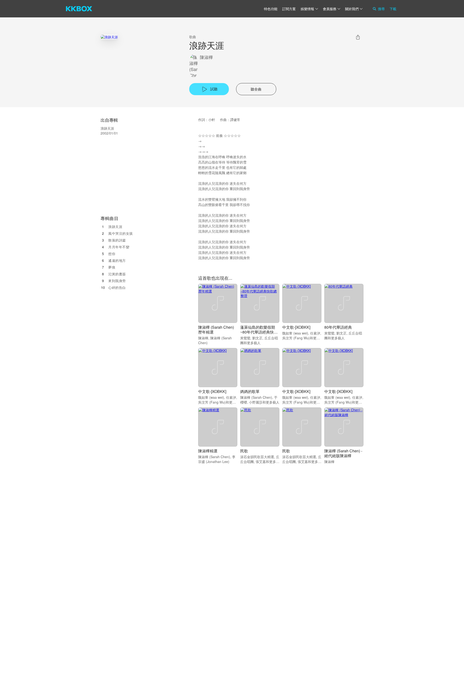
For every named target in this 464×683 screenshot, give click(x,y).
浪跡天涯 (115, 226)
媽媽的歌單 (250, 391)
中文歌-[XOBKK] (296, 327)
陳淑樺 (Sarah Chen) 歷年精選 (216, 329)
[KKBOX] (79, 8)
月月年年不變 (118, 246)
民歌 (244, 451)
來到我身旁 (117, 280)
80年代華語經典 (338, 327)
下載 (393, 8)
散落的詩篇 (117, 240)
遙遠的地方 (117, 260)
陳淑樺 (206, 57)
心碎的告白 (117, 287)
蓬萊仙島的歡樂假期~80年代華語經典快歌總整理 (259, 332)
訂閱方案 (289, 8)
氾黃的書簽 (117, 273)
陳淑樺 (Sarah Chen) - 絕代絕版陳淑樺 (343, 453)
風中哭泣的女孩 (120, 233)
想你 (111, 253)
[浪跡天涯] (109, 36)
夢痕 (111, 267)
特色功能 (270, 8)
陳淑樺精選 (208, 451)
